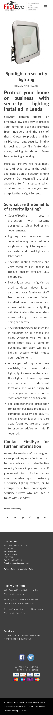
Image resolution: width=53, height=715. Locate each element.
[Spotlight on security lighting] (26, 43)
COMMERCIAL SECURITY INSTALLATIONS (22, 635)
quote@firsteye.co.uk (20, 563)
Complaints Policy (26, 569)
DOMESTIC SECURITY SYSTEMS (17, 639)
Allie (36, 85)
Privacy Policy (10, 569)
